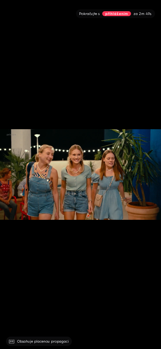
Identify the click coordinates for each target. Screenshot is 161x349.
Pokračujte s (115, 13)
